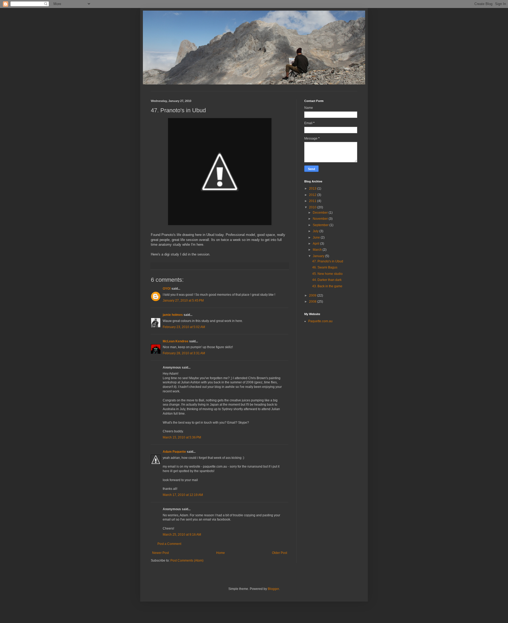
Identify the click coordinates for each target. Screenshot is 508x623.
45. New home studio (327, 274)
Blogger (273, 589)
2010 (313, 207)
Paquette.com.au (320, 321)
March (318, 250)
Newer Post (160, 553)
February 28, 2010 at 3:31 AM (184, 353)
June (317, 237)
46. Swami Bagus (324, 267)
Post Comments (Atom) (186, 560)
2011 (313, 201)
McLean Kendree (175, 341)
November (321, 219)
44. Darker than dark (327, 280)
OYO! (167, 288)
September (321, 225)
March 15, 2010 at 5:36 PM (182, 437)
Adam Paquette (174, 452)
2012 (313, 195)
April (316, 243)
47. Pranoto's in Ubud (327, 261)
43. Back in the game (327, 286)
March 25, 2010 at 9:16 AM (182, 534)
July (316, 231)
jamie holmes (173, 315)
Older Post (279, 553)
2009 (313, 295)
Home (220, 553)
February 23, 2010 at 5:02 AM (184, 327)
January (319, 256)
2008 (313, 301)
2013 (313, 188)
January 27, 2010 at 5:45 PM (183, 300)
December (321, 212)
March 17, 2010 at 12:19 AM (183, 495)
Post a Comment (169, 544)
